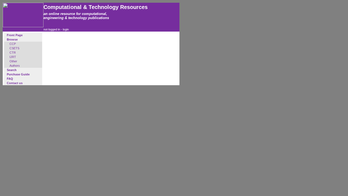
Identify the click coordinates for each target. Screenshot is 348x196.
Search (12, 70)
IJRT (13, 57)
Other (13, 61)
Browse (12, 39)
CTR (13, 52)
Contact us (15, 83)
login (66, 29)
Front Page (15, 35)
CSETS (14, 48)
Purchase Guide (18, 74)
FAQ (10, 78)
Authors (15, 65)
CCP (13, 43)
